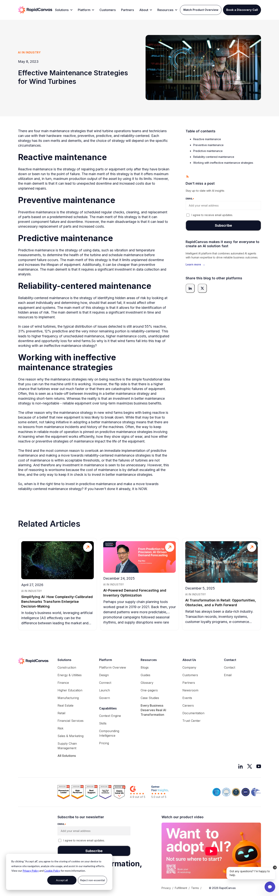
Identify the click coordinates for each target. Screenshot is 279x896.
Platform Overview (112, 667)
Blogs (145, 667)
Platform (84, 10)
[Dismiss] (275, 867)
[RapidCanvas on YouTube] (258, 766)
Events (187, 698)
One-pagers (149, 690)
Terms (195, 888)
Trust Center (191, 721)
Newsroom (190, 690)
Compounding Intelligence (109, 733)
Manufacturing (68, 698)
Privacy (166, 888)
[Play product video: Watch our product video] (211, 851)
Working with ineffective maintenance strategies (223, 162)
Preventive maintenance (208, 145)
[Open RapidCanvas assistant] (270, 887)
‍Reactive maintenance (207, 139)
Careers (188, 705)
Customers (107, 10)
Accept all (62, 880)
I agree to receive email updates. (212, 215)
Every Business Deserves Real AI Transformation (153, 710)
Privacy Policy (31, 870)
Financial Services (71, 721)
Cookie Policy (52, 870)
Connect (105, 683)
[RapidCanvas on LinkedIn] (240, 766)
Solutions (62, 10)
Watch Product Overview (200, 10)
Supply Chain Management (67, 746)
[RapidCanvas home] (35, 10)
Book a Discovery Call (242, 10)
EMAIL (190, 198)
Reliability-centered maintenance (213, 156)
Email (228, 675)
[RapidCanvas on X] (249, 766)
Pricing (104, 743)
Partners (127, 10)
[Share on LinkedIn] (190, 288)
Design (104, 675)
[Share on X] (202, 288)
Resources (165, 10)
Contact (229, 667)
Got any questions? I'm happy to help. (250, 873)
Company (189, 667)
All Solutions (67, 756)
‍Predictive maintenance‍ (208, 151)
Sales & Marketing (71, 736)
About (143, 10)
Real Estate (65, 705)
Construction (67, 667)
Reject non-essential (92, 880)
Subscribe (223, 225)
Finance (63, 683)
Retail (61, 713)
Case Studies (150, 698)
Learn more (195, 264)
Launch (104, 690)
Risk (60, 728)
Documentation (193, 713)
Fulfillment (181, 888)
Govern (104, 698)
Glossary (147, 683)
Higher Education (70, 690)
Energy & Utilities (70, 675)
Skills (102, 723)
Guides (145, 675)
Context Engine (110, 716)
